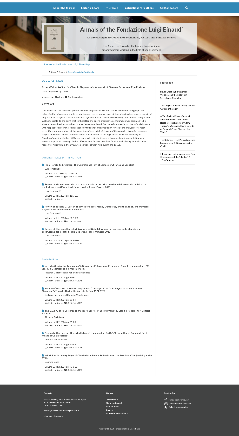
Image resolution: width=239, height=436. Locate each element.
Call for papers (169, 7)
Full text (60, 97)
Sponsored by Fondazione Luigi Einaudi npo (67, 64)
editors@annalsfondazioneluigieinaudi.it (61, 410)
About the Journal (64, 7)
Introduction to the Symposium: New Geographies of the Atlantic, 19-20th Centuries (177, 157)
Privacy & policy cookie (53, 416)
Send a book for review (178, 400)
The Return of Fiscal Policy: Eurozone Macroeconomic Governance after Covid (177, 143)
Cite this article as (75, 97)
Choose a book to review (179, 403)
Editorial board (90, 7)
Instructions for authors (139, 7)
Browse (113, 7)
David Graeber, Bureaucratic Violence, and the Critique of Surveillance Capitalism (173, 94)
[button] (186, 8)
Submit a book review (178, 407)
